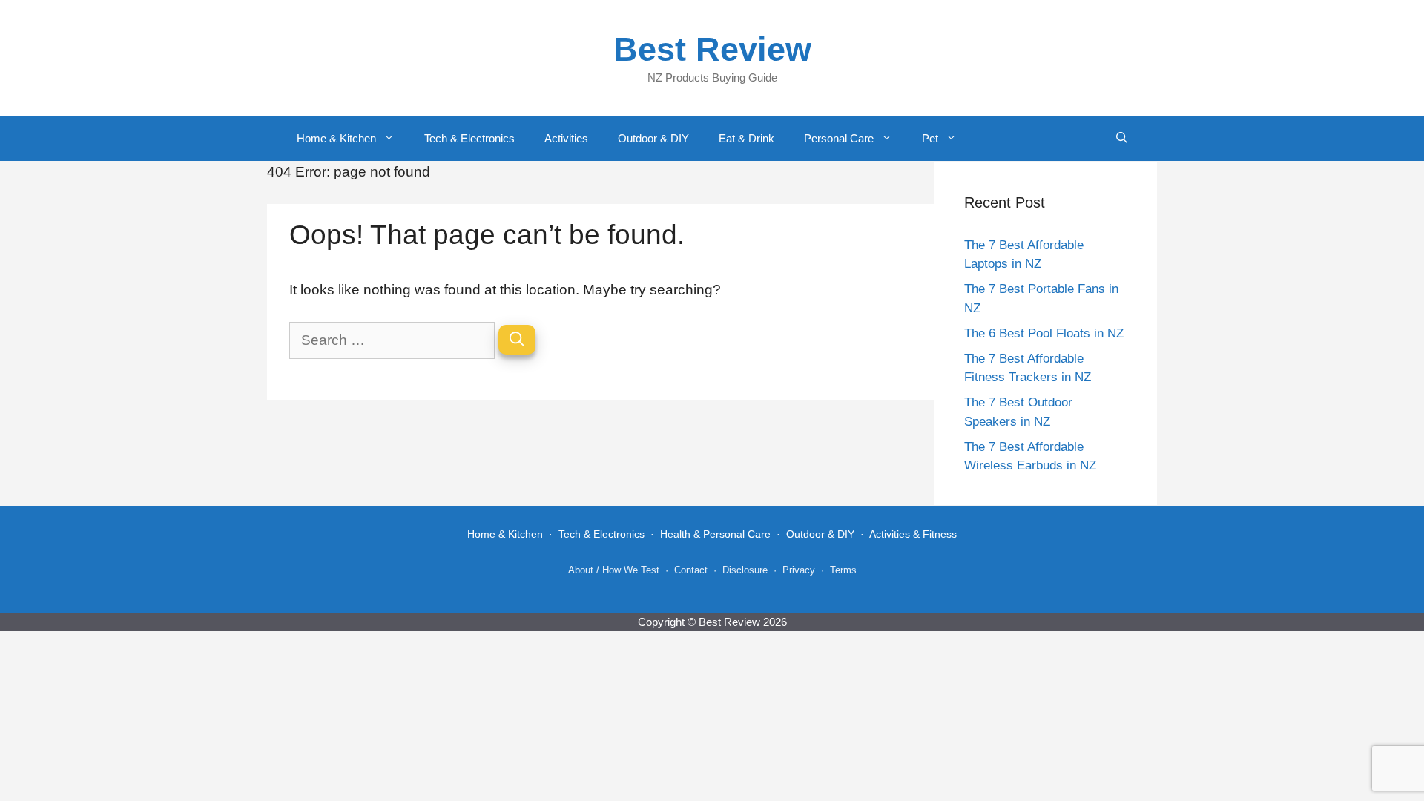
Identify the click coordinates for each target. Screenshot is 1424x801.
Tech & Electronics (469, 138)
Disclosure (745, 570)
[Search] (516, 340)
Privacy (798, 570)
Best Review (712, 49)
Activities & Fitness (913, 534)
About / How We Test (613, 570)
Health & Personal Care (715, 534)
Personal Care (839, 138)
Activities (566, 138)
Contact (691, 570)
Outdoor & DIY (653, 138)
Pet (930, 138)
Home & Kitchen (336, 138)
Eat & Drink (746, 138)
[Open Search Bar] (1121, 138)
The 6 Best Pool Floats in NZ (1044, 333)
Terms (843, 570)
